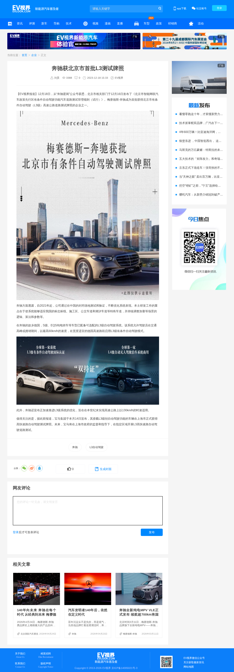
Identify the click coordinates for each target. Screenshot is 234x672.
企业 (34, 55)
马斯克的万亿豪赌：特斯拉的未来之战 (204, 149)
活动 (201, 23)
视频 (95, 23)
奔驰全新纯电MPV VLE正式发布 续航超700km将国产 (138, 614)
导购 (56, 23)
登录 (219, 8)
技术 (69, 23)
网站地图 (189, 666)
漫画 (108, 23)
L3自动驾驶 (96, 447)
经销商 (172, 23)
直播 (120, 23)
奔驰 (75, 447)
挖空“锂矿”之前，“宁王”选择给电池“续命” (205, 185)
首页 (25, 55)
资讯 (20, 23)
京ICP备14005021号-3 (124, 668)
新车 (44, 23)
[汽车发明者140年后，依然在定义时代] (88, 589)
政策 (159, 23)
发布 (152, 532)
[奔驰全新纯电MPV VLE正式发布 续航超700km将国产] (139, 589)
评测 (32, 23)
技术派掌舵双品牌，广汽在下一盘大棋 (204, 123)
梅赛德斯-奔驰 (130, 634)
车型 (147, 23)
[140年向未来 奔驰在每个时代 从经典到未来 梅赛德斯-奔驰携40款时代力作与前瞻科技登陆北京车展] (37, 589)
